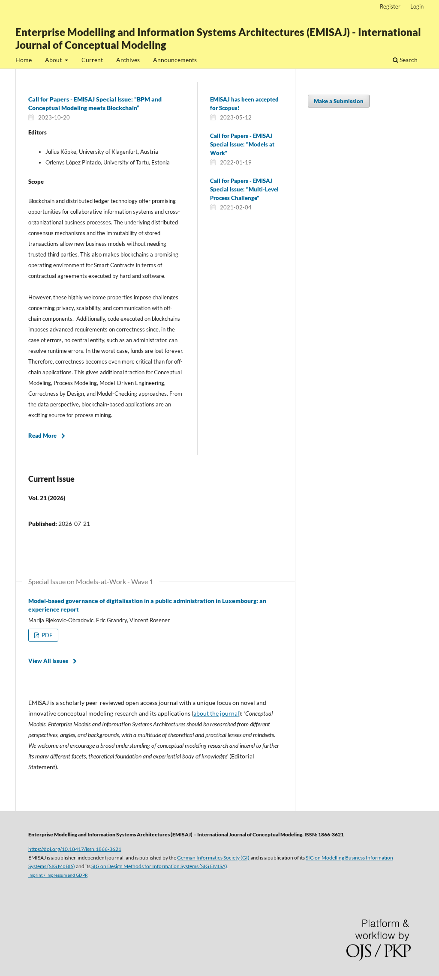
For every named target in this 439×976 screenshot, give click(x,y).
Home (23, 59)
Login (417, 6)
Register (390, 6)
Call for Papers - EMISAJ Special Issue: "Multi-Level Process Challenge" (244, 189)
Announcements (175, 59)
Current (92, 59)
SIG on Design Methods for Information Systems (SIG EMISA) (159, 866)
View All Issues (48, 660)
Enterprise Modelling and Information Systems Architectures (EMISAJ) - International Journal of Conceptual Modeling (218, 38)
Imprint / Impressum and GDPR (57, 875)
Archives (128, 59)
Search (408, 59)
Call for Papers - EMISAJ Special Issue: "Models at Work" (242, 144)
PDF (46, 635)
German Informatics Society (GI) (213, 857)
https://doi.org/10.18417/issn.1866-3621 (74, 849)
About (54, 59)
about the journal (216, 713)
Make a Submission (339, 101)
